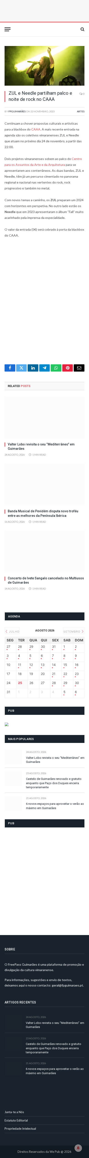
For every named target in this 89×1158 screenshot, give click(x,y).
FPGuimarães (17, 111)
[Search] (82, 29)
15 (65, 665)
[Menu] (7, 29)
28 (20, 646)
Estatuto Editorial (16, 1120)
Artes (80, 111)
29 (31, 646)
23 (77, 674)
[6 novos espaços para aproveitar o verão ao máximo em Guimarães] (13, 803)
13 (42, 665)
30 (43, 646)
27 (8, 646)
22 (65, 674)
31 (54, 646)
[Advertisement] (44, 304)
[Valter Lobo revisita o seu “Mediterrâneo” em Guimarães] (44, 417)
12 (31, 665)
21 (53, 674)
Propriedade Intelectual (20, 1128)
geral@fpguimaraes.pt (67, 985)
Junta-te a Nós (14, 1112)
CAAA (35, 129)
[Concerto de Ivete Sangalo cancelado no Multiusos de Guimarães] (44, 551)
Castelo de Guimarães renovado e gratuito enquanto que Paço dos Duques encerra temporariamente (53, 783)
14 (54, 665)
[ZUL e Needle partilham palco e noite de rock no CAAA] (44, 66)
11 (19, 665)
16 (77, 665)
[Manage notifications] (78, 1148)
